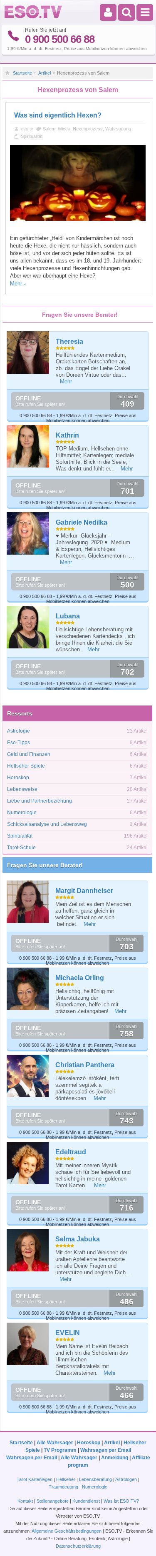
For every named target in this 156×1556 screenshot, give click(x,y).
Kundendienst (86, 1500)
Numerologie (22, 813)
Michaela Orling (79, 977)
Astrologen (126, 1479)
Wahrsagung (118, 128)
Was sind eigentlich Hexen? (58, 115)
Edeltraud (70, 1152)
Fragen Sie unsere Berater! (45, 865)
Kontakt (25, 1500)
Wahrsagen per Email (105, 1450)
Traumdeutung (63, 1486)
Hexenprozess (88, 128)
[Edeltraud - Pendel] (28, 1163)
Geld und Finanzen (28, 754)
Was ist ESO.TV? (121, 1500)
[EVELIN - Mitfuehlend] (28, 1344)
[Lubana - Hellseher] (28, 627)
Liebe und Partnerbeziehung (39, 801)
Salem (49, 128)
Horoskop (18, 778)
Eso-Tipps (18, 742)
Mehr (16, 283)
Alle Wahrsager (55, 1443)
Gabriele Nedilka (81, 522)
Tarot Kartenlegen (34, 1479)
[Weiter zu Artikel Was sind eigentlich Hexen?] (78, 219)
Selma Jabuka (77, 1239)
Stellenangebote (53, 1500)
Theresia (69, 341)
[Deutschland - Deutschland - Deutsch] (33, 17)
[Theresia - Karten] (28, 352)
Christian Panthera (84, 1064)
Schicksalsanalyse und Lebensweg (47, 824)
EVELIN (67, 1332)
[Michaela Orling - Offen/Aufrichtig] (28, 989)
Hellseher (65, 1479)
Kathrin (67, 435)
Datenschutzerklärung (78, 1545)
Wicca (64, 128)
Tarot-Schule (21, 848)
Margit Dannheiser (84, 890)
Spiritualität (31, 136)
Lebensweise (22, 789)
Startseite (22, 72)
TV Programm (60, 1450)
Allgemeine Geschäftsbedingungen (67, 1530)
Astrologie (18, 731)
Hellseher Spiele (26, 766)
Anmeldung (114, 1458)
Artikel (44, 72)
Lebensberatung (95, 1479)
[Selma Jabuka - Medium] (28, 1250)
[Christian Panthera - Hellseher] (28, 1076)
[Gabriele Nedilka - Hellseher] (28, 533)
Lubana (68, 616)
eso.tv (27, 128)
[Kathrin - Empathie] (28, 446)
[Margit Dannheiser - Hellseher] (28, 902)
